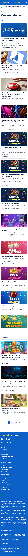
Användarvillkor (4, 530)
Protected (8, 543)
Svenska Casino (4, 11)
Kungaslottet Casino (6, 465)
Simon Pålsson (5, 129)
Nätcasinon (4, 447)
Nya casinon (4, 449)
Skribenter (4, 482)
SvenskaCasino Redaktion (7, 47)
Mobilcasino (4, 452)
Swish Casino (4, 459)
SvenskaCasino (5, 445)
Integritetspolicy (13, 530)
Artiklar (10, 20)
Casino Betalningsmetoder (8, 456)
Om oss (3, 480)
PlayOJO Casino (5, 472)
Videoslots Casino (5, 474)
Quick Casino (4, 469)
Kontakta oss (4, 487)
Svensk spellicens (5, 454)
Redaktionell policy (6, 485)
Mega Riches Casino (6, 467)
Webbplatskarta (5, 489)
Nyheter (4, 20)
